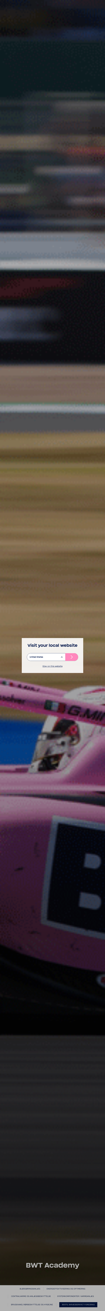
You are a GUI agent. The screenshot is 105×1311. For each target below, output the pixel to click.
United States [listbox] (36, 657)
